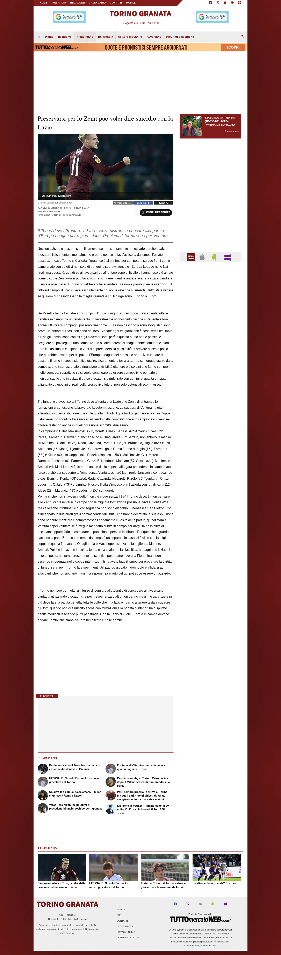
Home (43, 2)
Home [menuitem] (49, 36)
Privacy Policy (126, 932)
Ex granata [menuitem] (105, 36)
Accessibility (125, 926)
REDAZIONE (77, 2)
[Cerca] (242, 37)
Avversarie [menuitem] (154, 36)
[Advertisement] (210, 425)
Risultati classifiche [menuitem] (180, 36)
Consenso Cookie (128, 937)
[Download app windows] (240, 3)
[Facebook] (210, 3)
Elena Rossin (48, 211)
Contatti (122, 921)
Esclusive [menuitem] (65, 36)
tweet (162, 203)
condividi (142, 203)
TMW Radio (58, 2)
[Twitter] (218, 3)
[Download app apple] (225, 3)
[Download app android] (232, 3)
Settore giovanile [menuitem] (130, 36)
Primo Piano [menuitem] (85, 36)
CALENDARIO (97, 2)
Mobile (121, 909)
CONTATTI (116, 2)
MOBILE (131, 2)
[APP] (191, 256)
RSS (119, 915)
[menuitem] (39, 37)
